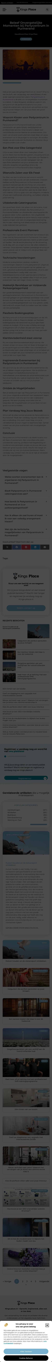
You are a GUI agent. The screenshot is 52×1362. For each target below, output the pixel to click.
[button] (47, 1325)
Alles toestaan (26, 1351)
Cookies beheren (26, 1358)
